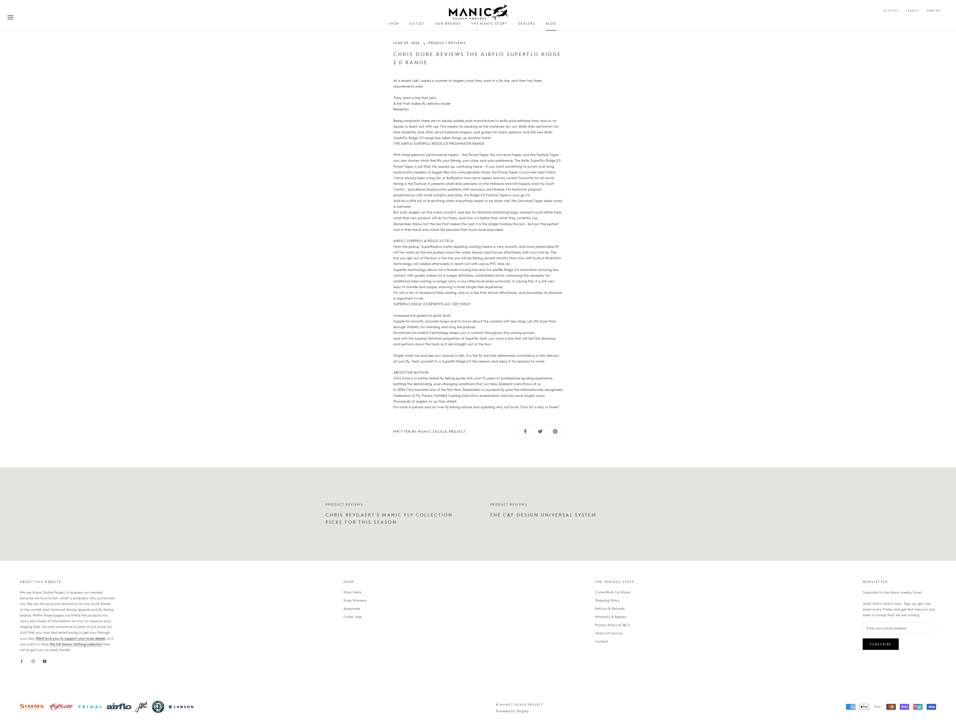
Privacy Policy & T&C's (612, 624)
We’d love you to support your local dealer (70, 638)
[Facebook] (21, 660)
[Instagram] (33, 660)
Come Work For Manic (613, 592)
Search (912, 10)
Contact (601, 641)
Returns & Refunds (610, 608)
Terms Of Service (608, 633)
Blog (551, 23)
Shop (394, 23)
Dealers (527, 23)
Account (891, 10)
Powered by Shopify (512, 711)
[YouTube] (44, 660)
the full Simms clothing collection (76, 644)
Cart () (934, 10)
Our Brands (448, 23)
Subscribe (881, 644)
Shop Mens (352, 592)
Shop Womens (354, 600)
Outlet (417, 23)
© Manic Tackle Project (519, 704)
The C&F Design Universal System (543, 515)
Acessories (351, 608)
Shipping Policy (607, 600)
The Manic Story (489, 23)
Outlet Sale (352, 616)
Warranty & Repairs (611, 616)
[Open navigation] (10, 16)
